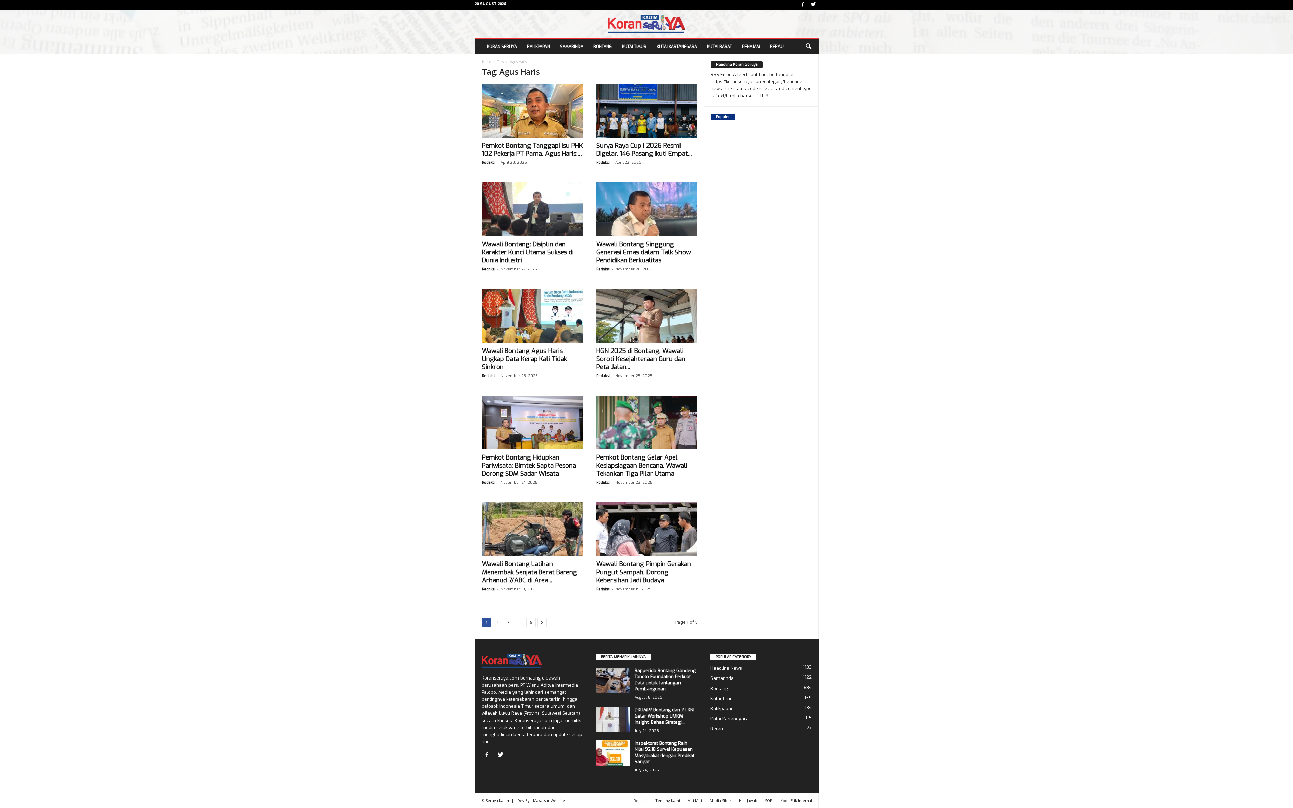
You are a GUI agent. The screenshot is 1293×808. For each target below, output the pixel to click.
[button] (808, 46)
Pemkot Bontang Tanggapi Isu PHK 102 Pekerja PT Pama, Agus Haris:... (532, 149)
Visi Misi (695, 800)
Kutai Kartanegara (677, 46)
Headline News (726, 668)
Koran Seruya (502, 46)
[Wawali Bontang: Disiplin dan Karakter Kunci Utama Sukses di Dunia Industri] (532, 209)
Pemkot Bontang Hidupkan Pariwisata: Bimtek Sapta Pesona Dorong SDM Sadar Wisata (529, 465)
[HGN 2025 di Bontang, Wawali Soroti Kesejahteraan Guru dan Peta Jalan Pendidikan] (646, 316)
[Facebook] (803, 5)
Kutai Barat (719, 46)
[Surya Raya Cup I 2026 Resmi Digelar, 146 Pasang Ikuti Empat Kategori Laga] (646, 111)
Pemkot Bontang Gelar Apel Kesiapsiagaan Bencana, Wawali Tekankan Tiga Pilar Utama (641, 465)
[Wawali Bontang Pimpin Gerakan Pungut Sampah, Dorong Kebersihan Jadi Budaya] (646, 529)
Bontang (602, 46)
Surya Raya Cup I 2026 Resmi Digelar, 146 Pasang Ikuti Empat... (644, 149)
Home (486, 61)
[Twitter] (813, 5)
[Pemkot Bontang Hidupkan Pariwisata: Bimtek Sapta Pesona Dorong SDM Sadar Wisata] (532, 422)
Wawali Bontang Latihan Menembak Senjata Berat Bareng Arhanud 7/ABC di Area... (529, 572)
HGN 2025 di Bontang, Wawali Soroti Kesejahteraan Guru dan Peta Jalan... (640, 358)
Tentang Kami (667, 800)
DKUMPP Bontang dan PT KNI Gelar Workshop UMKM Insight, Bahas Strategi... (664, 716)
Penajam (751, 46)
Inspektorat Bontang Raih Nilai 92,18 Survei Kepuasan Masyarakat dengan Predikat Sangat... (664, 752)
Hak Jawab (748, 800)
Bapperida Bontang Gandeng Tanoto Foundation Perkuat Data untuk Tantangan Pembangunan (665, 680)
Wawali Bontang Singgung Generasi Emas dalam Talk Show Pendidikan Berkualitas (643, 252)
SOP (768, 800)
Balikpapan (538, 46)
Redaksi (488, 162)
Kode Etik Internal (796, 800)
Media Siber (720, 800)
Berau (777, 46)
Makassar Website (549, 800)
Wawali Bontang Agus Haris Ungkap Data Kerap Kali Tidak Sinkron (524, 358)
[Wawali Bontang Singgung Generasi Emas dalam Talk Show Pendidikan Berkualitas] (646, 209)
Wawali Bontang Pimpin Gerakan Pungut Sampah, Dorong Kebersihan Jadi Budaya (643, 572)
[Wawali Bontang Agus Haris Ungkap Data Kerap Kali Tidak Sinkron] (532, 316)
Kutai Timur (634, 46)
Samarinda (571, 46)
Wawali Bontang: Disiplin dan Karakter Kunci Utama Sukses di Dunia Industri (528, 252)
